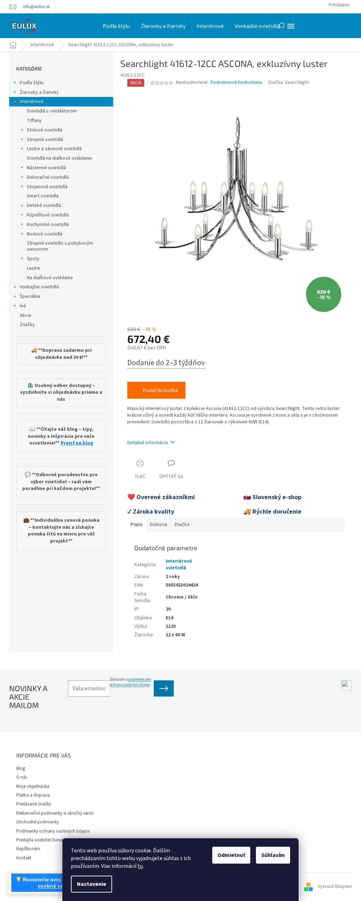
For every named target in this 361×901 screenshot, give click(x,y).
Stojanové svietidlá (47, 186)
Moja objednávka (32, 786)
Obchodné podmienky (37, 822)
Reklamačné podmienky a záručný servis (54, 813)
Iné (23, 305)
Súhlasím (273, 855)
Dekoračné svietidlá (48, 177)
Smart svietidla (43, 196)
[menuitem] (116, 25)
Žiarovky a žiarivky (39, 92)
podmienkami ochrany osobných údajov (130, 682)
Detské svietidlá (44, 205)
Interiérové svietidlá (179, 564)
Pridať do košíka (160, 390)
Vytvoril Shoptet (335, 886)
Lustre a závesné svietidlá (54, 148)
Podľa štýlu (31, 82)
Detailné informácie (147, 442)
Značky (27, 324)
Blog (20, 768)
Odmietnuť (231, 855)
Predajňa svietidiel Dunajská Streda (49, 840)
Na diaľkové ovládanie (50, 277)
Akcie (25, 315)
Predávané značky (33, 804)
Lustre (33, 268)
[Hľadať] (281, 25)
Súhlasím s (130, 682)
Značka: (288, 82)
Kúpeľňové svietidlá (48, 215)
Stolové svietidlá (44, 130)
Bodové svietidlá (44, 234)
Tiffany (34, 120)
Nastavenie (91, 884)
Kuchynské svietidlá (48, 224)
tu (140, 866)
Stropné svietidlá (45, 139)
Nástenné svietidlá (46, 167)
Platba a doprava (33, 795)
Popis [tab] (137, 524)
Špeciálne (30, 296)
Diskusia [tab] (158, 524)
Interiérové (31, 101)
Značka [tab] (181, 524)
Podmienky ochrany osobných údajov (53, 831)
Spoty (33, 258)
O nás (21, 777)
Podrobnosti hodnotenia (236, 82)
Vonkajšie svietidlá (39, 286)
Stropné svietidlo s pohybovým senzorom (60, 246)
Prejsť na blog (77, 443)
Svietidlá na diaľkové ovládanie (59, 158)
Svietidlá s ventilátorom (52, 111)
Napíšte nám (28, 849)
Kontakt (23, 858)
